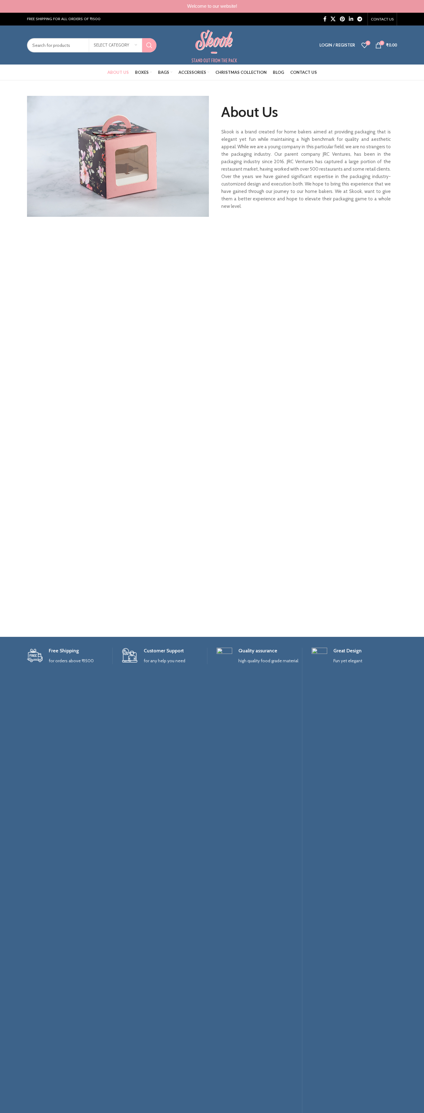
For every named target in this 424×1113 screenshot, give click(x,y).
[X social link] (333, 19)
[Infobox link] (69, 656)
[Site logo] (214, 44)
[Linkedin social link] (351, 19)
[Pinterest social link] (342, 19)
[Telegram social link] (359, 19)
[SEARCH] (149, 45)
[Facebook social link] (325, 19)
